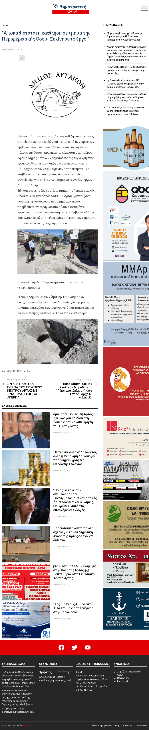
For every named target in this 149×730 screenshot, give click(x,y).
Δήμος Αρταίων (13, 371)
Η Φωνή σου (123, 678)
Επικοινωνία (123, 681)
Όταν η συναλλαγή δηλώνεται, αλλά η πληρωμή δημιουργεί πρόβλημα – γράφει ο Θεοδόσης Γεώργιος (126, 97)
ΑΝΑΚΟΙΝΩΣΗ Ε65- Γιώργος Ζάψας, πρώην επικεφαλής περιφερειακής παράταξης (126, 70)
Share (22, 58)
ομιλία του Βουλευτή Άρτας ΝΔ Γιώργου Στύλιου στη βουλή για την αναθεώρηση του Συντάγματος (125, 83)
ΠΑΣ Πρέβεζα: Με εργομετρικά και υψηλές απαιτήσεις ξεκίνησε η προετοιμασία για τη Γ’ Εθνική (125, 110)
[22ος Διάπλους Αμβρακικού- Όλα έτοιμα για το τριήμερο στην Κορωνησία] (26, 620)
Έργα (28, 371)
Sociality (25, 726)
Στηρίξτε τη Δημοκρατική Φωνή (129, 673)
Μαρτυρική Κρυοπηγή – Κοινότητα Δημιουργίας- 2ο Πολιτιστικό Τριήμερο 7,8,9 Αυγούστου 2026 (125, 36)
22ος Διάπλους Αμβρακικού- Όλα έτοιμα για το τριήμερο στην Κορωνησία (74, 608)
